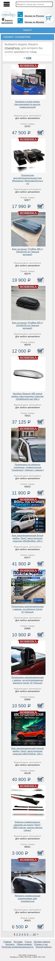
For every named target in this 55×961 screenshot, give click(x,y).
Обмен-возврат (24, 944)
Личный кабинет (44, 947)
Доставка (18, 941)
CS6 (28, 58)
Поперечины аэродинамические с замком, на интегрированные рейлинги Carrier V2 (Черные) (27, 680)
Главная (7, 941)
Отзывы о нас (41, 944)
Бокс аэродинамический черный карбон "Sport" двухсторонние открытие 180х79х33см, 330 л (27, 751)
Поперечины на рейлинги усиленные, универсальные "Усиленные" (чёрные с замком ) (27, 467)
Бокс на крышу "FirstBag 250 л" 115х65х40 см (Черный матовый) (27, 325)
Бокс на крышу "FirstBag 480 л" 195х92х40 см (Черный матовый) (27, 252)
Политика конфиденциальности (17, 947)
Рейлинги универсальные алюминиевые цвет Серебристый (27, 898)
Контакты (10, 944)
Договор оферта (42, 941)
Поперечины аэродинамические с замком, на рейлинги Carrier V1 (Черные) (27, 609)
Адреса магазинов (7, 21)
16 (34, 934)
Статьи (28, 941)
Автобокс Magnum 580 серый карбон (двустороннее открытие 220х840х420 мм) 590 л (27, 396)
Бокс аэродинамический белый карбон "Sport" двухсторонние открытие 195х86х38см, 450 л (27, 538)
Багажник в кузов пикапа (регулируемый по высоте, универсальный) (27, 104)
